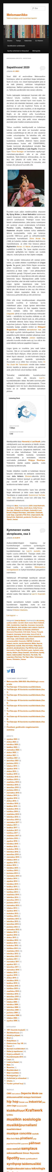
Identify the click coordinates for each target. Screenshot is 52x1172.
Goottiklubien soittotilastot (16, 46)
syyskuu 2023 (12, 739)
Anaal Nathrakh (39, 505)
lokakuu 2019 (12, 766)
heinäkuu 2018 (12, 803)
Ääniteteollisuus (13, 1032)
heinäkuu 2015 (12, 868)
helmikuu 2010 (12, 994)
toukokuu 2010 (12, 985)
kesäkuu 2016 (12, 846)
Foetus (33, 632)
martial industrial (25, 643)
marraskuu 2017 (13, 822)
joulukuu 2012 (12, 927)
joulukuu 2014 (12, 873)
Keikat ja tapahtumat (15, 1051)
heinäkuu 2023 (12, 744)
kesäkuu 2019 (12, 774)
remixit (16, 1148)
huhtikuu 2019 (12, 779)
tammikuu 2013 (13, 924)
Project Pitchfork (22, 650)
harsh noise (26, 634)
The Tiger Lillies (28, 657)
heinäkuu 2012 (12, 940)
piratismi (10, 648)
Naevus (39, 643)
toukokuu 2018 (12, 809)
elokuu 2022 (11, 752)
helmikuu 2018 (12, 817)
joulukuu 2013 (12, 902)
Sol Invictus (34, 652)
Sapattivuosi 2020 (18, 67)
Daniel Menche (12, 627)
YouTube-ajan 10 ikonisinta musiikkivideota (24, 687)
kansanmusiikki (12, 641)
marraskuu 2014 (13, 876)
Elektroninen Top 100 (15, 1043)
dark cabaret (32, 627)
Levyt (9, 1059)
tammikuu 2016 (13, 854)
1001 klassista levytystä (16, 1030)
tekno (28, 1168)
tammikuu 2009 (13, 1010)
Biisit (9, 1038)
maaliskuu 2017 (13, 835)
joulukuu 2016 (12, 838)
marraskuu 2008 (13, 1015)
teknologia (38, 1168)
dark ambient (23, 627)
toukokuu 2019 (12, 776)
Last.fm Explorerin (38, 594)
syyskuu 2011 (12, 964)
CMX (8, 625)
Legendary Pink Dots (22, 515)
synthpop (14, 1163)
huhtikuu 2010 (12, 988)
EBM (40, 1093)
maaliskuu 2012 (13, 951)
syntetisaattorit (31, 1159)
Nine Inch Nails (27, 645)
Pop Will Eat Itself (32, 648)
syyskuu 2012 (12, 935)
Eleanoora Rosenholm (15, 632)
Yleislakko (16, 659)
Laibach (9, 643)
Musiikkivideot (12, 1070)
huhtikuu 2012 (12, 948)
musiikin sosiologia (24, 1119)
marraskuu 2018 (13, 792)
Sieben (14, 652)
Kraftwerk (36, 641)
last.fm (15, 643)
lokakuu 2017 (12, 825)
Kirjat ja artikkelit (13, 1054)
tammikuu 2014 (13, 900)
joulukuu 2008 (12, 1012)
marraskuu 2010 (13, 969)
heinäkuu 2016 (12, 843)
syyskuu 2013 (12, 910)
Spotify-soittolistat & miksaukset (18, 51)
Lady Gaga (10, 515)
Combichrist (15, 625)
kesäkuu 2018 (12, 806)
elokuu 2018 (11, 801)
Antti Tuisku (19, 508)
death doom (28, 508)
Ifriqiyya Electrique (19, 512)
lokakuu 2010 (12, 972)
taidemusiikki (17, 655)
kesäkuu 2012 (12, 943)
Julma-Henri (29, 639)
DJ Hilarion (39, 40)
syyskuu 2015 (12, 862)
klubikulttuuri (16, 1110)
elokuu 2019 (11, 771)
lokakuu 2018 (12, 795)
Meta (16, 505)
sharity (9, 652)
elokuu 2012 (11, 937)
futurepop (17, 634)
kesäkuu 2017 (12, 827)
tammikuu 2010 (13, 996)
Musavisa (10, 1067)
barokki (21, 623)
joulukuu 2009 (12, 999)
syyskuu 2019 (12, 768)
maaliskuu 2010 (13, 991)
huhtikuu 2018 (12, 811)
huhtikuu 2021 (12, 758)
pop (34, 1138)
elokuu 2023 (11, 742)
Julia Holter (31, 512)
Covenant (31, 625)
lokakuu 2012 (12, 932)
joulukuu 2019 (12, 763)
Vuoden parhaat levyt (15, 1083)
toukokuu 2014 (12, 889)
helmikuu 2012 (12, 953)
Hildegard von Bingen (21, 510)
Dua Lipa (10, 510)
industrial (23, 636)
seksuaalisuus (14, 1153)
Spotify (41, 652)
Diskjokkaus (11, 1040)
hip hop (13, 1101)
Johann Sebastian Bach (36, 636)
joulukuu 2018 (12, 790)
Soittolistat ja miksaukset (16, 1078)
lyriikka (10, 1114)
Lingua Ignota (36, 515)
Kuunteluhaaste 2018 (15, 1056)
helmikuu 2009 (12, 1007)
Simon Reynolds (31, 1152)
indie (26, 1102)
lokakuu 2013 (12, 908)
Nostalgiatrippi (12, 1075)
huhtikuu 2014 (12, 892)
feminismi (36, 1097)
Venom (9, 659)
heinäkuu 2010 (12, 980)
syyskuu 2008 (12, 1020)
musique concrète (19, 1133)
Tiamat (9, 519)
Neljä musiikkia (13, 1072)
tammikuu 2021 (13, 760)
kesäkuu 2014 (12, 886)
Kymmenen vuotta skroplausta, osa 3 (18, 532)
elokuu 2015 (11, 865)
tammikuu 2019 (13, 787)
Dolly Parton (37, 508)
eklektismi (35, 629)
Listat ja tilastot (20, 620)
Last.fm (42, 378)
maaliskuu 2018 (13, 814)
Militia (34, 643)
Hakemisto (28, 40)
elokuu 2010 (11, 977)
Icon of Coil (35, 634)
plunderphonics (19, 648)
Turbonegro (38, 657)
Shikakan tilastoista (20, 610)
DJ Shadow (26, 629)
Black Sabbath (39, 623)
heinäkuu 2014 (12, 884)
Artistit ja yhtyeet (13, 1035)
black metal (28, 623)
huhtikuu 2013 (12, 916)
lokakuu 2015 (12, 859)
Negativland (11, 645)
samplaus (29, 1148)
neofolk (18, 645)
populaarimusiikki (14, 1143)
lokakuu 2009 (12, 1002)
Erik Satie (26, 632)
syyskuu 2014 (12, 881)
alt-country (40, 620)
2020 (31, 505)
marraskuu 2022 (13, 750)
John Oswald (19, 639)
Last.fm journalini (33, 551)
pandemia (27, 517)
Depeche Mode (16, 629)
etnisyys (27, 1097)
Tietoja (18, 40)
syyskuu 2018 (12, 798)
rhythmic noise (38, 650)
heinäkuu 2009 (12, 1004)
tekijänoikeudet (15, 1168)
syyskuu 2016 (12, 841)
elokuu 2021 (11, 755)
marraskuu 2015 (13, 857)
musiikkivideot (14, 1129)
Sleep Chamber (23, 652)
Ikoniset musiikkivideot (16, 1048)
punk (30, 650)
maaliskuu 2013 (13, 918)
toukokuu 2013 (12, 913)
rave (9, 1148)
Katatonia (39, 512)
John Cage (10, 639)
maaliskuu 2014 (13, 894)
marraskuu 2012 (13, 929)
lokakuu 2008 (12, 1018)
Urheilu (9, 1081)
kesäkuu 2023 (12, 747)
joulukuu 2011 (12, 959)
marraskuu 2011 (13, 961)
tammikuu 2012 (13, 956)
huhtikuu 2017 (12, 833)
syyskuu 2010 (12, 975)
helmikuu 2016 (12, 851)
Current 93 (39, 625)
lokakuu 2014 (12, 878)
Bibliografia (36, 51)
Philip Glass (38, 645)
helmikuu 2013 (12, 921)
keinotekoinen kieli (34, 329)
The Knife (34, 655)
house (21, 1102)
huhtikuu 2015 (12, 870)
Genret (9, 1046)
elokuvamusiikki (15, 1097)
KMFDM (29, 641)
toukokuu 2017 (12, 830)
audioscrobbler (12, 623)
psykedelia (24, 1144)
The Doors (26, 655)
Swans (9, 655)
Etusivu (9, 40)
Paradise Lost (37, 517)
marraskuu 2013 (13, 905)
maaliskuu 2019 (13, 782)
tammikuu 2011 (13, 967)
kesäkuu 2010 (12, 983)
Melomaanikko (17, 14)
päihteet (34, 1143)
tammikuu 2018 (13, 819)
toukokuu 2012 (12, 945)
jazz (43, 1102)
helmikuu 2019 (12, 784)
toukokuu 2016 (12, 849)
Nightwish (19, 517)
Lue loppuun (12, 615)
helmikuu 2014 (12, 897)
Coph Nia (23, 625)
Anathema (10, 508)
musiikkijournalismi (22, 1125)
